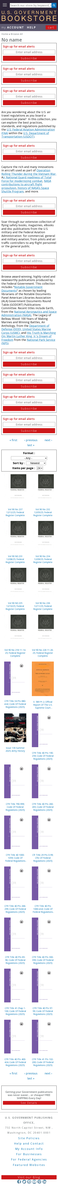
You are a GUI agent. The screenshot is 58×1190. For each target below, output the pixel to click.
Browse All (17, 33)
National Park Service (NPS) (28, 341)
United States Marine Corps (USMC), (26, 331)
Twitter (24, 1182)
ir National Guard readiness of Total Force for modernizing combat (26, 179)
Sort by (18, 463)
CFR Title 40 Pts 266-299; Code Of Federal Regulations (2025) (15, 908)
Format (28, 453)
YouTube (34, 1182)
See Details (29, 1103)
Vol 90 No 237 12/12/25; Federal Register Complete (15, 512)
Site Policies (29, 1138)
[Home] (29, 20)
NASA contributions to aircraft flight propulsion (26, 184)
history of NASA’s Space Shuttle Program (25, 189)
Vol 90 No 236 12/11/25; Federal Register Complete (42, 606)
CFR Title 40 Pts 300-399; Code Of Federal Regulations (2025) (43, 960)
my (12, 27)
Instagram (29, 1182)
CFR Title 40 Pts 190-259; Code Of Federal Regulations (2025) (43, 755)
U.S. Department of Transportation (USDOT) (25, 135)
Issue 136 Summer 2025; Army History (15, 749)
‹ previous (30, 440)
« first (13, 440)
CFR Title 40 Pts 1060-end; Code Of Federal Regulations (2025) (43, 908)
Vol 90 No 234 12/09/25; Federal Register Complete (42, 559)
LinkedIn (44, 1182)
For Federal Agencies (29, 1159)
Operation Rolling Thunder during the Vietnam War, (28, 172)
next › (48, 440)
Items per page (23, 468)
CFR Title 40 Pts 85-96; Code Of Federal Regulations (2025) (15, 960)
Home (4, 33)
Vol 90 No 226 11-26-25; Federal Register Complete (43, 652)
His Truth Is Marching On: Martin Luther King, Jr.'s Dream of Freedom (28, 336)
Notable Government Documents (22, 288)
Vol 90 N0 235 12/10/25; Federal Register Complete (15, 606)
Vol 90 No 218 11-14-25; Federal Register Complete (15, 652)
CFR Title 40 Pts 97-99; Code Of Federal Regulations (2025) (43, 1011)
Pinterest (39, 1182)
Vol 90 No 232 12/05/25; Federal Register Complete (42, 512)
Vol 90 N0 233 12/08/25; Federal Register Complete (15, 559)
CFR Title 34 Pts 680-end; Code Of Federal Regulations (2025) (15, 704)
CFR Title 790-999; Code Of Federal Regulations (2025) (15, 806)
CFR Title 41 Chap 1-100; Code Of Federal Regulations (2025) (15, 1011)
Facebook (19, 1182)
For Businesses (29, 1154)
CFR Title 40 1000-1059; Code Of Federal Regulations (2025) (15, 857)
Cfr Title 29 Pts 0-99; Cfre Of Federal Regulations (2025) (42, 857)
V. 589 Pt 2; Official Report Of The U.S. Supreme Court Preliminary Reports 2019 (43, 704)
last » (30, 445)
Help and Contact (29, 1143)
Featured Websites (29, 1165)
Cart (51, 27)
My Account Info (29, 1149)
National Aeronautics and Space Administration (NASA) (29, 313)
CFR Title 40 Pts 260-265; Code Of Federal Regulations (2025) (43, 806)
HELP (31, 27)
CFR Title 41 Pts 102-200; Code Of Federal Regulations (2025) (43, 1062)
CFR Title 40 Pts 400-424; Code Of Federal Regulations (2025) (15, 1062)
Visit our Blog (29, 1177)
